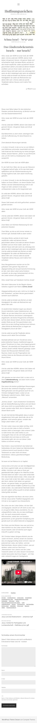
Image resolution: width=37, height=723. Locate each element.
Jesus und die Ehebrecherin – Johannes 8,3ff (17, 617)
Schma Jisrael (5, 606)
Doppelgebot (28, 597)
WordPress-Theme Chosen (11, 720)
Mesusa (14, 604)
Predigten (13, 592)
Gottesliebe (4, 601)
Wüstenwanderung (11, 607)
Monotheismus (21, 604)
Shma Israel (20, 606)
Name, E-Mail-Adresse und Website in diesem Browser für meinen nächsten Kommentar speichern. (18, 699)
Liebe (23, 602)
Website (4, 687)
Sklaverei (27, 606)
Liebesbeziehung (6, 604)
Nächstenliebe (30, 604)
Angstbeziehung (11, 597)
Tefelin (3, 607)
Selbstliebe (13, 606)
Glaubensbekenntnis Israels (21, 599)
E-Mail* (3, 679)
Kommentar (4, 645)
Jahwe (17, 601)
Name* (3, 670)
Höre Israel (11, 601)
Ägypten (4, 597)
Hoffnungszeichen (18, 11)
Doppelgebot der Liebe (7, 599)
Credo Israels (20, 597)
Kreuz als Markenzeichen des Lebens (11, 602)
